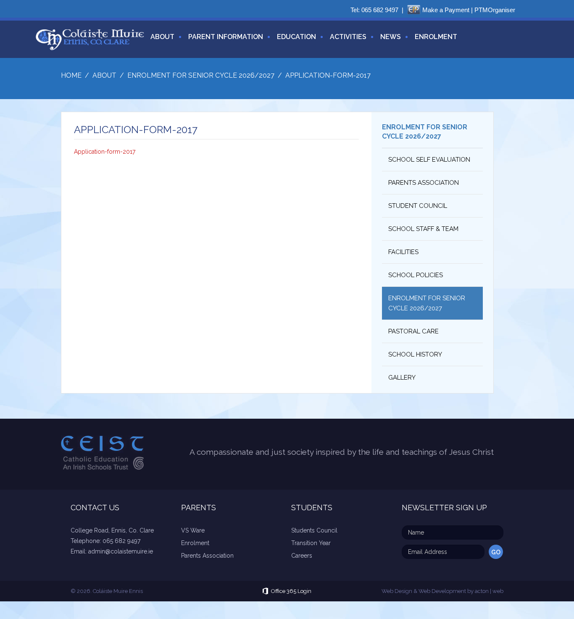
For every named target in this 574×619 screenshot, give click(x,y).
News (390, 37)
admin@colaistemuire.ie (120, 551)
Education (296, 37)
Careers (301, 555)
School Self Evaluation (429, 159)
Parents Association (423, 182)
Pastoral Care (413, 331)
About (162, 37)
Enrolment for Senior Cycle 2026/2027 (426, 303)
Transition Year (311, 543)
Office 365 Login (291, 591)
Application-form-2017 (104, 151)
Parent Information (225, 37)
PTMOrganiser (494, 9)
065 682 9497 (379, 9)
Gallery (402, 377)
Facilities (403, 252)
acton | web (489, 591)
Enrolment (436, 37)
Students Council (314, 530)
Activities (348, 37)
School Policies (415, 275)
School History (415, 354)
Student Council (417, 206)
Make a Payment (445, 9)
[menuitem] (159, 41)
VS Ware (193, 530)
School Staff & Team (423, 229)
